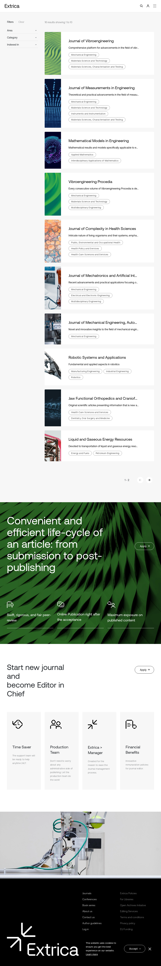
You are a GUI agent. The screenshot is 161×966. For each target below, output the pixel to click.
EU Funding (126, 929)
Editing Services (129, 911)
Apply (143, 546)
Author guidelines (92, 923)
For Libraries (126, 899)
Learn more (92, 954)
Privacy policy (127, 923)
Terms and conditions (132, 917)
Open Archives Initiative (133, 905)
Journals (86, 893)
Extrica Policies (128, 893)
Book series (88, 905)
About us (87, 911)
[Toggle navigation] (80, 6)
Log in (85, 929)
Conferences (89, 899)
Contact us (88, 917)
